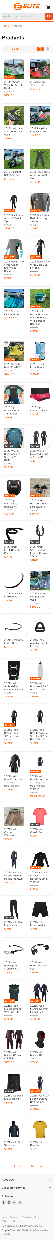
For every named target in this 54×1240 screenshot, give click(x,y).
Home (5, 26)
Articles (5, 1221)
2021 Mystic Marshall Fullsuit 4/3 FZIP (13, 1055)
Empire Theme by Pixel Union (18, 1230)
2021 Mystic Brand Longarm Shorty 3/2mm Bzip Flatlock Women (39, 782)
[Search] (49, 16)
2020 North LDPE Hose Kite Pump (13, 550)
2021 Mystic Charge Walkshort (11, 832)
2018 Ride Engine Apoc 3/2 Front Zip (40, 175)
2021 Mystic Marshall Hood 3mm (38, 1055)
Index (4, 1217)
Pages (15, 1221)
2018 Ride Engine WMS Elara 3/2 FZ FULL (40, 264)
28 (32, 1166)
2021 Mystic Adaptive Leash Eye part (39, 643)
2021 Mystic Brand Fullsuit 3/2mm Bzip (11, 733)
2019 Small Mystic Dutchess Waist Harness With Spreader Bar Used (39, 317)
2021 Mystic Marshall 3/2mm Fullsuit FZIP (39, 1008)
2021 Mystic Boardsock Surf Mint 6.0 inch (39, 686)
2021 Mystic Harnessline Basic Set (40, 965)
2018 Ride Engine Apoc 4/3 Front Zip (14, 218)
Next (41, 1166)
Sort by (16, 49)
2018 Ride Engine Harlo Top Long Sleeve (40, 218)
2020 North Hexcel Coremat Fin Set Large (39, 503)
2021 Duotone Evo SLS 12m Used (38, 596)
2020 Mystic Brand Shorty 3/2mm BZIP (11, 410)
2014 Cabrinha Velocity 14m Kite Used (13, 85)
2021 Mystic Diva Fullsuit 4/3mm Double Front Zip (13, 875)
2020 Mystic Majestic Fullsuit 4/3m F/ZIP (39, 454)
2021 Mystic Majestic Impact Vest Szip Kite (13, 1008)
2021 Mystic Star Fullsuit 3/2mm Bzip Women (39, 1098)
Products (14, 1217)
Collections (27, 1217)
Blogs (37, 1217)
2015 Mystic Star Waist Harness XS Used (14, 131)
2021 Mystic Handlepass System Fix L (11, 965)
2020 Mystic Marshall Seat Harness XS (11, 503)
